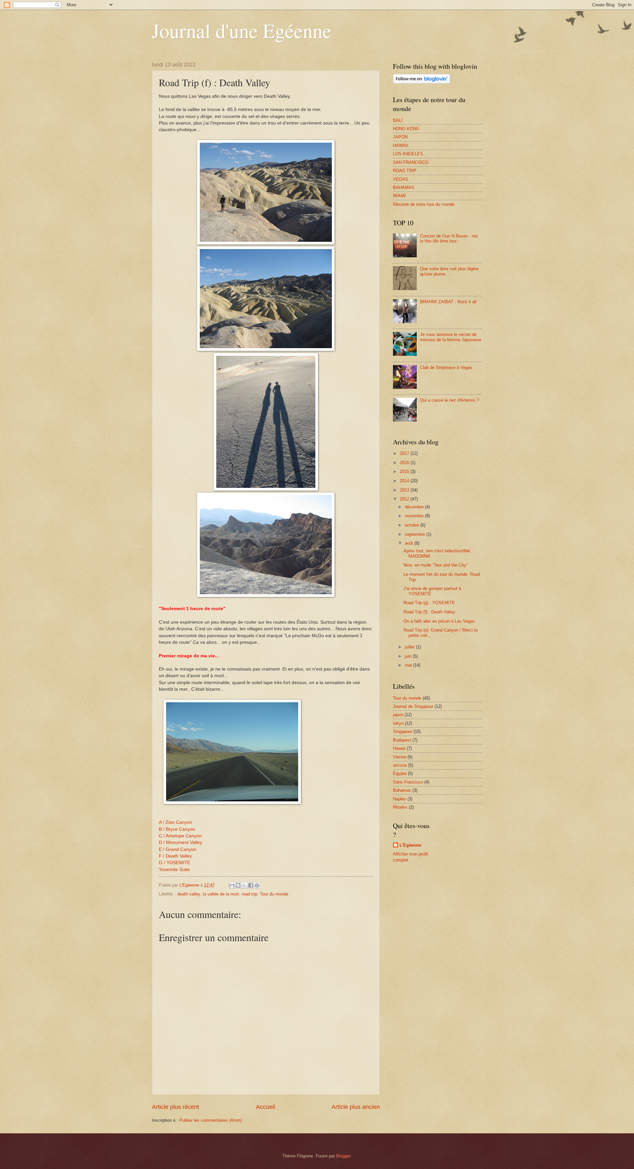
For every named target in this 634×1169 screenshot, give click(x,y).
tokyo (398, 723)
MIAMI (399, 195)
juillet (410, 646)
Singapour (402, 731)
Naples (399, 798)
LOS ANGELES (408, 153)
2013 (405, 490)
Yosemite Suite (174, 869)
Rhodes (400, 807)
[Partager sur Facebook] (250, 885)
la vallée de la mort (221, 894)
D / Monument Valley (180, 842)
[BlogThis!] (238, 885)
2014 (405, 480)
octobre (412, 525)
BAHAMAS (403, 187)
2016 (405, 462)
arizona (400, 765)
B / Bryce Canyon (177, 829)
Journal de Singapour (413, 706)
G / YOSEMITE (174, 862)
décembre (415, 506)
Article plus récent (175, 1107)
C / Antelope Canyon (180, 835)
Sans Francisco (408, 782)
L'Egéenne (410, 845)
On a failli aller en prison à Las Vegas (439, 621)
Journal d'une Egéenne (242, 30)
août (409, 543)
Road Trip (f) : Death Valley (429, 611)
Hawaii (399, 748)
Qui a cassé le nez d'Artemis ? (449, 400)
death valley (188, 894)
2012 (405, 498)
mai (409, 665)
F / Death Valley (175, 856)
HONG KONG (406, 128)
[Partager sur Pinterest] (257, 885)
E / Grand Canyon (177, 849)
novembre (415, 515)
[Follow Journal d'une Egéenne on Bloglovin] (421, 82)
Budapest (402, 740)
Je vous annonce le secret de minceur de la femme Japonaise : (450, 339)
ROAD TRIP (404, 170)
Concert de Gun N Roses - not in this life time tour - (449, 238)
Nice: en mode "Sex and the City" (436, 565)
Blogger (343, 1155)
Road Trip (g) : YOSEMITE (429, 602)
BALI (398, 120)
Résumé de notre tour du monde (423, 204)
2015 (405, 471)
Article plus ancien (356, 1107)
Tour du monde (274, 894)
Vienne (399, 756)
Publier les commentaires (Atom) (210, 1120)
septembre (415, 534)
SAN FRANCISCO (410, 162)
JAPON (400, 136)
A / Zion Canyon (175, 822)
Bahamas (402, 790)
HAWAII (400, 145)
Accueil (265, 1107)
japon (398, 714)
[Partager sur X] (244, 885)
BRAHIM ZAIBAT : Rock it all (448, 301)
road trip (249, 894)
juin (409, 656)
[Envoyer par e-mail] (232, 885)
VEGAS (400, 179)
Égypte (399, 773)
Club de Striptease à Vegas (446, 367)
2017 (405, 453)
